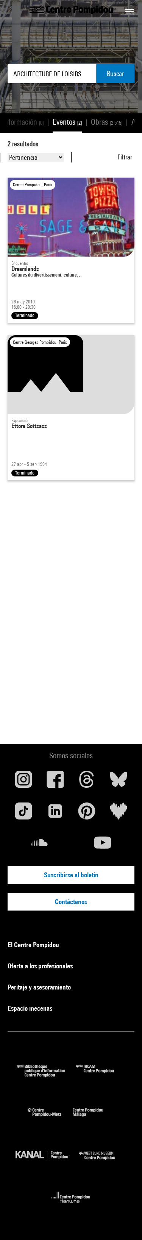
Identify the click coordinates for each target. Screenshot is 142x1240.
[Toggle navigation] (129, 11)
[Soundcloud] (39, 845)
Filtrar (124, 157)
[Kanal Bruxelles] (47, 1161)
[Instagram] (23, 782)
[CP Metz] (50, 1118)
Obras (106, 122)
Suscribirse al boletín (71, 875)
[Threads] (87, 782)
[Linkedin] (55, 813)
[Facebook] (55, 782)
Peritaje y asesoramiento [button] (40, 987)
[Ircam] (100, 1074)
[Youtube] (103, 845)
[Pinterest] (87, 813)
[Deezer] (118, 813)
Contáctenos (71, 902)
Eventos (67, 122)
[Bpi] (46, 1074)
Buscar (115, 73)
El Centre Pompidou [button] (34, 945)
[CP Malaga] (93, 1118)
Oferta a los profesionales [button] (41, 966)
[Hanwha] (71, 1205)
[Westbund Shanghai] (102, 1161)
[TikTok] (23, 813)
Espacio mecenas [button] (31, 1008)
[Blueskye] (118, 782)
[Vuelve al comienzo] (124, 1222)
